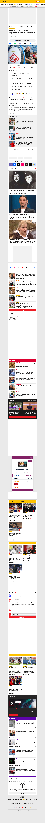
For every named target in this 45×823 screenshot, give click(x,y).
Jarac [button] (35, 781)
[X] (18, 164)
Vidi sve (22, 416)
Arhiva (33, 803)
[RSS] (30, 267)
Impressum (21, 803)
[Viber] (11, 164)
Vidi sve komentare (22, 617)
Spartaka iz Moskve (16, 67)
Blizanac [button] (14, 781)
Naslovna (10, 26)
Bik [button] (11, 781)
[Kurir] (3, 1)
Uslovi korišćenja (26, 804)
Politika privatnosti (19, 804)
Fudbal (18, 26)
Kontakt (16, 803)
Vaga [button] (25, 781)
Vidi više (22, 793)
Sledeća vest (30, 149)
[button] (34, 36)
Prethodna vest (15, 149)
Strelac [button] (31, 781)
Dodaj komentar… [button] (16, 614)
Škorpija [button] (28, 781)
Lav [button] (19, 781)
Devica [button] (22, 781)
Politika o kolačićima (27, 803)
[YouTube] (26, 164)
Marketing (13, 803)
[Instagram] (22, 164)
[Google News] (34, 164)
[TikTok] (30, 164)
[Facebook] (15, 164)
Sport (15, 26)
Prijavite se (14, 715)
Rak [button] (17, 781)
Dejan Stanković (23, 97)
